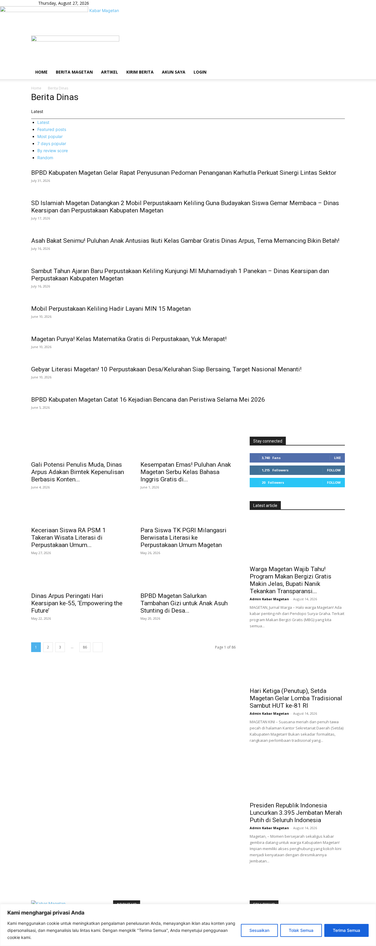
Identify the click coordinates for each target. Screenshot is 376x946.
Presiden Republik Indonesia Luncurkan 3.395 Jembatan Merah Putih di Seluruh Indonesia (296, 813)
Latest (43, 122)
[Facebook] (105, 3)
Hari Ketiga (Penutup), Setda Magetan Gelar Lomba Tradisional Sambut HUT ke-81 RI (296, 698)
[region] (188, 925)
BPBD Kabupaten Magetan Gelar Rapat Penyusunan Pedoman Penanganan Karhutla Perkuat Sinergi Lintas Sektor (183, 172)
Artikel (109, 72)
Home (41, 72)
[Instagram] (110, 3)
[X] (113, 3)
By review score (52, 150)
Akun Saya (173, 72)
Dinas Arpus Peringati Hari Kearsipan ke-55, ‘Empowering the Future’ (76, 603)
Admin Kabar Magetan (269, 599)
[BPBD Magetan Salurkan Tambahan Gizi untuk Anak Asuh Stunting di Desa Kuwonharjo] (188, 578)
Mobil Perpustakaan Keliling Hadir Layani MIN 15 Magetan (111, 308)
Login (200, 72)
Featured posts (51, 129)
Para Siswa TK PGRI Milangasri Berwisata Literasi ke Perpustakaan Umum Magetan (183, 537)
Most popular (50, 136)
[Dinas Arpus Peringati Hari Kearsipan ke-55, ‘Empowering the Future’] (78, 578)
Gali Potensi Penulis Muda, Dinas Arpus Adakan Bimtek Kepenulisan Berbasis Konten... (77, 472)
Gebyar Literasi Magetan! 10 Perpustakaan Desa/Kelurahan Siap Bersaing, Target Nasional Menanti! (166, 369)
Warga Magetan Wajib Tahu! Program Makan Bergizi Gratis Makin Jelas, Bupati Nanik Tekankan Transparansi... (290, 580)
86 (85, 647)
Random (45, 157)
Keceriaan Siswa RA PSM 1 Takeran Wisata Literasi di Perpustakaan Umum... (68, 537)
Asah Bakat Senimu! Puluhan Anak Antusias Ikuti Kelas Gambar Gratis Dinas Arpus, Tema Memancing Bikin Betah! (185, 240)
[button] (338, 43)
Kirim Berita (140, 72)
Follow (334, 470)
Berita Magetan (74, 72)
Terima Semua (346, 930)
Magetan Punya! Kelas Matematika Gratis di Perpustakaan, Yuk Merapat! (128, 339)
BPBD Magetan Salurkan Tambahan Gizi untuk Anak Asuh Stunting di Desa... (184, 603)
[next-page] (98, 647)
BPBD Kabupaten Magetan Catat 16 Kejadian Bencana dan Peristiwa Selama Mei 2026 (148, 399)
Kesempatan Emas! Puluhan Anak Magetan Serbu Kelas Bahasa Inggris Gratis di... (185, 472)
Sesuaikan (259, 930)
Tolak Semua (301, 930)
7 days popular (51, 143)
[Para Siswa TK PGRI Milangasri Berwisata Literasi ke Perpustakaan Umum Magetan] (188, 512)
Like (337, 457)
